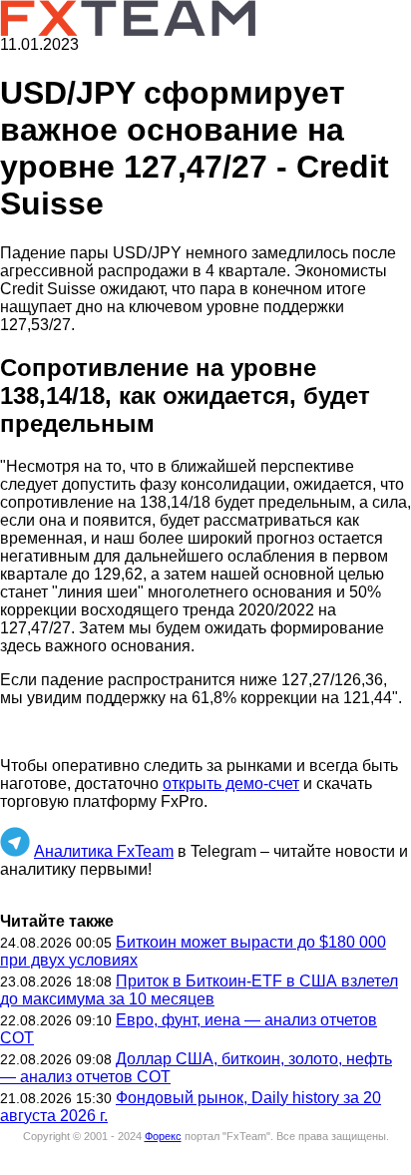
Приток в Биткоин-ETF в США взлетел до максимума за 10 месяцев (199, 990)
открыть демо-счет (231, 783)
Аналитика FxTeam (104, 851)
